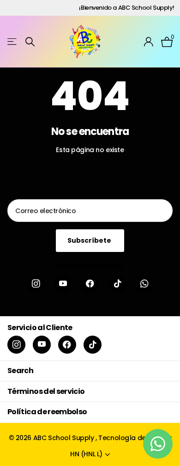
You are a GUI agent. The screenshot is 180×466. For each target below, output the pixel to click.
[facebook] (90, 284)
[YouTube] (63, 284)
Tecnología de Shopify (134, 437)
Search (20, 370)
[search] (30, 41)
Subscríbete (90, 240)
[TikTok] (117, 284)
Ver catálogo (12, 42)
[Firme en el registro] (149, 42)
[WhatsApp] (144, 284)
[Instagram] (36, 284)
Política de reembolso (47, 411)
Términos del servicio (46, 391)
